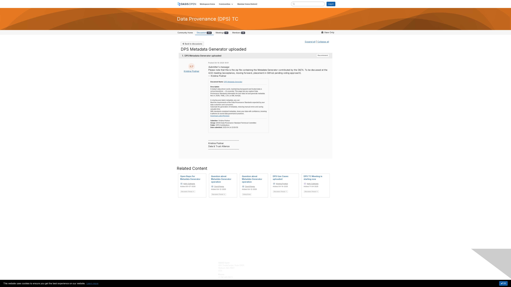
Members (238, 32)
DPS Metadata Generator (233, 82)
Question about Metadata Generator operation (221, 179)
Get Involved (262, 263)
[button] (226, 4)
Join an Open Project (266, 266)
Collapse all (323, 41)
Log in (331, 4)
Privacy (298, 265)
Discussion (204, 32)
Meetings (221, 32)
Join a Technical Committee (269, 270)
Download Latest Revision (219, 116)
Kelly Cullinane (189, 184)
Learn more (92, 283)
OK (504, 283)
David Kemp (219, 186)
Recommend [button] (323, 55)
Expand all (310, 41)
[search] (294, 4)
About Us (299, 263)
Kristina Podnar (191, 71)
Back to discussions (193, 44)
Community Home (185, 32)
